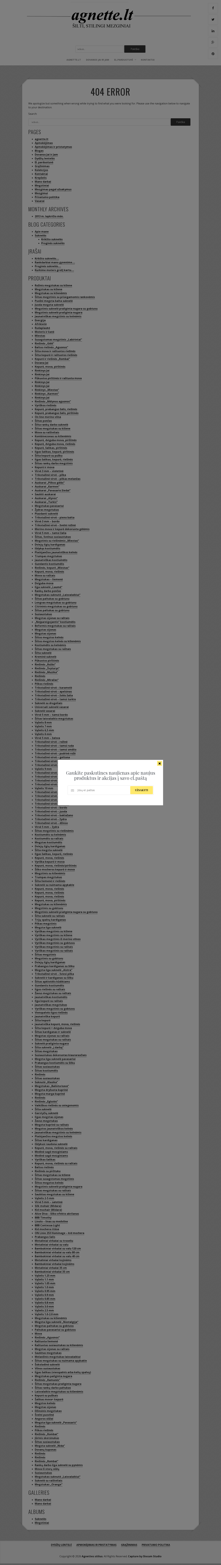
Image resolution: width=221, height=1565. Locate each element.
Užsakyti (141, 790)
